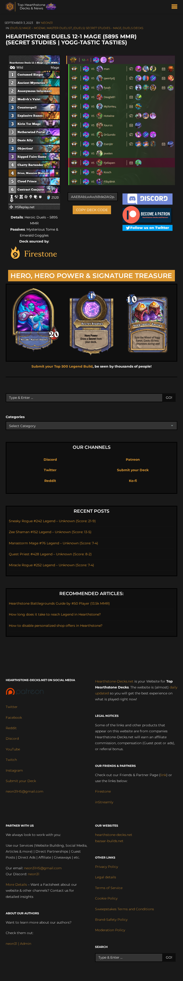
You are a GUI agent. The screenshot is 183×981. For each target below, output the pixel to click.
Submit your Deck (133, 470)
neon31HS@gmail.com (24, 791)
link (163, 775)
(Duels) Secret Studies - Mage (97, 28)
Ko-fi (133, 481)
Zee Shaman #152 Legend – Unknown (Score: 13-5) (50, 532)
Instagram (14, 770)
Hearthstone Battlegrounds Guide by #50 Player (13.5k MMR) (59, 603)
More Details (16, 884)
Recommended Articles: (91, 593)
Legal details (105, 877)
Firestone (103, 791)
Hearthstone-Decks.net (114, 681)
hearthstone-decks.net (113, 835)
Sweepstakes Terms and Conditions (124, 909)
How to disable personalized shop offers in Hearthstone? (55, 625)
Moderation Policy (110, 930)
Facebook (14, 717)
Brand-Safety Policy (111, 919)
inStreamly (104, 802)
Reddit (50, 481)
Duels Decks (133, 28)
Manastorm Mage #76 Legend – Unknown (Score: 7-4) (53, 543)
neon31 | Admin (18, 943)
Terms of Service (108, 888)
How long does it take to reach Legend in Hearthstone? (55, 614)
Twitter (50, 470)
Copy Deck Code (92, 210)
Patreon (133, 459)
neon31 (47, 23)
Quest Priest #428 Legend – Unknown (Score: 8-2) (50, 554)
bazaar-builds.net (109, 841)
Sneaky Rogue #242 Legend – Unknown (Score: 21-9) (52, 521)
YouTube (13, 749)
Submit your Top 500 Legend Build (62, 366)
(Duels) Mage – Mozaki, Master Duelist (41, 28)
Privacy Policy (106, 867)
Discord (50, 459)
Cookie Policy (106, 898)
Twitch (11, 760)
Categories (15, 417)
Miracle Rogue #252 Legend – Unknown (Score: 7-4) (51, 565)
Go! (169, 397)
